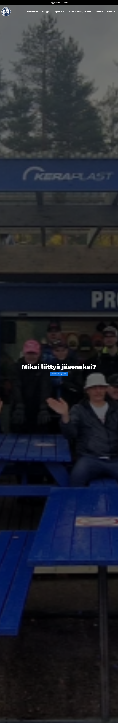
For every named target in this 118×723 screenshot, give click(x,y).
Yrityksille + (112, 12)
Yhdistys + (98, 12)
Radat (66, 3)
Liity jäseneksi (55, 3)
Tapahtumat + (60, 12)
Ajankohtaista (32, 12)
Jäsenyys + (46, 12)
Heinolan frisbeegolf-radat (80, 12)
